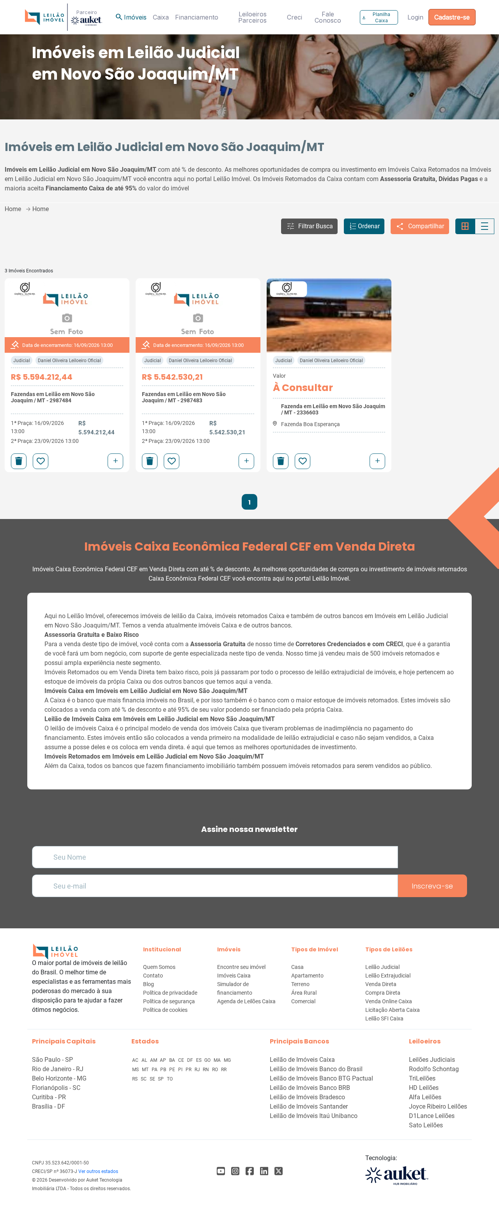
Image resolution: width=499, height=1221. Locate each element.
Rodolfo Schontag (434, 1069)
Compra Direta (382, 993)
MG (227, 1060)
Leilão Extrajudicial (388, 975)
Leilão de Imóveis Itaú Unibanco (313, 1116)
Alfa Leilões (425, 1097)
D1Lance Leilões (432, 1116)
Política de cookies (165, 1010)
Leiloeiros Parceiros (252, 17)
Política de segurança (169, 1001)
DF (190, 1060)
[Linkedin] (264, 1171)
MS (136, 1069)
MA (218, 1060)
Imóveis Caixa (234, 975)
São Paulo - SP (52, 1059)
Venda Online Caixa (388, 1001)
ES (199, 1060)
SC (144, 1079)
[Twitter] (278, 1171)
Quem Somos (159, 967)
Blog (148, 984)
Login (415, 17)
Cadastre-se (452, 17)
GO (208, 1060)
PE (172, 1069)
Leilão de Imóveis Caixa (302, 1059)
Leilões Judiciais (432, 1059)
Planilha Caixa (376, 17)
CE (181, 1060)
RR (223, 1069)
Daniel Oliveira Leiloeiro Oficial (69, 360)
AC (136, 1060)
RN (206, 1069)
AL (145, 1060)
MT (146, 1069)
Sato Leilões (426, 1125)
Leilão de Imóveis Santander (309, 1106)
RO (215, 1069)
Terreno (300, 984)
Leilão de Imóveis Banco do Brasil (316, 1069)
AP (163, 1060)
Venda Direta (380, 984)
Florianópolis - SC (56, 1087)
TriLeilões (422, 1078)
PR (189, 1069)
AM (154, 1060)
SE (153, 1079)
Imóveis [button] (131, 17)
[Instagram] (235, 1171)
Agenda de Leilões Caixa (246, 1001)
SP (161, 1079)
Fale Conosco (328, 17)
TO (170, 1079)
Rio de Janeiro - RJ (57, 1069)
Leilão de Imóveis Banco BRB (310, 1087)
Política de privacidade (170, 993)
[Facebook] (221, 1171)
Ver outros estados (98, 1171)
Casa (297, 967)
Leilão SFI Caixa (384, 1018)
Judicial (21, 360)
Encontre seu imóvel (241, 967)
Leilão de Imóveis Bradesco (307, 1097)
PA (155, 1069)
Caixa (161, 17)
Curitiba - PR (49, 1097)
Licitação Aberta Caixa (392, 1010)
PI (181, 1069)
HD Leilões (424, 1087)
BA (172, 1060)
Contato (153, 975)
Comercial (303, 1001)
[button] (309, 226)
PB (163, 1069)
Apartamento (307, 975)
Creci (294, 17)
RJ (198, 1069)
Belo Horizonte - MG (59, 1078)
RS (135, 1079)
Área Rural (304, 993)
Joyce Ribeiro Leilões (438, 1106)
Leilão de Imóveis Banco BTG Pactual (321, 1078)
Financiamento (196, 17)
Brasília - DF (48, 1106)
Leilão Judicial (382, 967)
